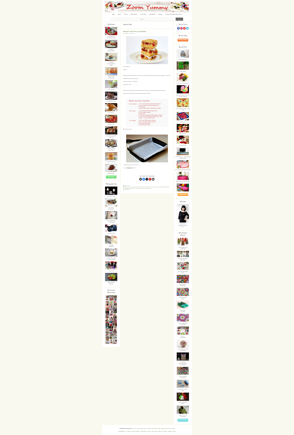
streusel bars (143, 188)
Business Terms (168, 428)
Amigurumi (170, 431)
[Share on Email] (153, 180)
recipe (128, 185)
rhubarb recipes (131, 188)
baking (126, 186)
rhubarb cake (167, 186)
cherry (136, 186)
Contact (125, 14)
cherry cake (144, 186)
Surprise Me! (183, 194)
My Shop (173, 428)
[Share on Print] (140, 180)
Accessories (149, 431)
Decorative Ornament (135, 431)
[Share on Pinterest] (150, 180)
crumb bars (148, 186)
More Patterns (183, 420)
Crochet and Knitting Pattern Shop (173, 14)
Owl (125, 431)
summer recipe (148, 188)
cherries (132, 186)
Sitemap (162, 428)
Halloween (160, 431)
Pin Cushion (164, 431)
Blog (113, 14)
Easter (156, 431)
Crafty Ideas (143, 14)
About (119, 14)
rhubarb (157, 186)
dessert (126, 185)
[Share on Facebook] (143, 180)
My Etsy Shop (183, 40)
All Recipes (111, 177)
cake (130, 186)
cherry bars (139, 186)
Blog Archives (134, 14)
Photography (152, 14)
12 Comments (127, 189)
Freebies (174, 431)
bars (128, 186)
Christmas (129, 431)
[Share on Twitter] (146, 180)
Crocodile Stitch (143, 431)
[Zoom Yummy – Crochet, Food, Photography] (147, 6)
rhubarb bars (162, 186)
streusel (139, 188)
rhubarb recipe (125, 188)
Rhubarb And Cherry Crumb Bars (134, 31)
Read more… (129, 167)
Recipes (160, 14)
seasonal (136, 188)
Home (153, 431)
